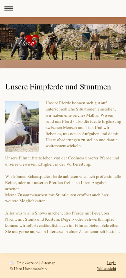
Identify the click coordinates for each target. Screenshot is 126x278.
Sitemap (48, 263)
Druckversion (27, 263)
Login (111, 262)
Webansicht (106, 268)
